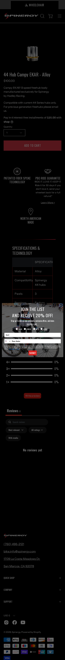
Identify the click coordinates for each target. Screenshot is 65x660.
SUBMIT (32, 352)
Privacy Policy (12, 348)
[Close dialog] (60, 305)
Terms (17, 348)
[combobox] (7, 341)
